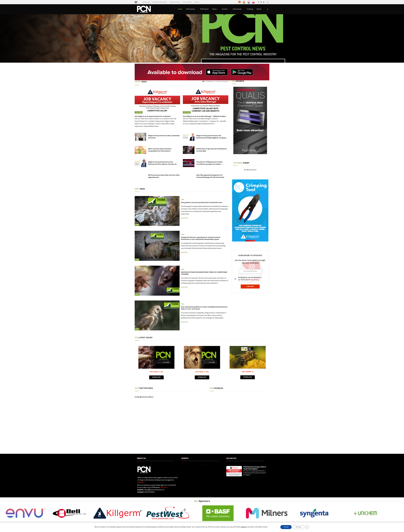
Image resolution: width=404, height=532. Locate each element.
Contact (196, 2)
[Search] (267, 2)
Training (250, 9)
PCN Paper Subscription (159, 2)
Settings (298, 527)
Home (180, 9)
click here (163, 487)
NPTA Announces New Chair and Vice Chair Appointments (164, 176)
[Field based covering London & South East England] (234, 471)
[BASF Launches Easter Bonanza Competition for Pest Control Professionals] (140, 150)
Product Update (221, 81)
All (203, 81)
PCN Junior (204, 9)
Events (224, 9)
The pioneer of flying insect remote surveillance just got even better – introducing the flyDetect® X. (209, 163)
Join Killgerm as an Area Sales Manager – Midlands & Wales (204, 116)
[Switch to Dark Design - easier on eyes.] (267, 9)
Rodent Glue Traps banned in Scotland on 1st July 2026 (211, 150)
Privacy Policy (187, 2)
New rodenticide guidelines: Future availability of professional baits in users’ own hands (204, 308)
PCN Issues (190, 9)
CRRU (137, 224)
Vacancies (231, 458)
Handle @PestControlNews (144, 397)
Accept (286, 527)
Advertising (146, 2)
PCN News (210, 81)
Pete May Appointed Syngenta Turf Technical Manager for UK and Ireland (210, 176)
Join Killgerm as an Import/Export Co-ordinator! (153, 116)
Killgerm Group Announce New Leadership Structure (163, 137)
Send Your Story (175, 2)
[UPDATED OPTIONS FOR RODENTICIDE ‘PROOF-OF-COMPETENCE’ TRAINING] (157, 281)
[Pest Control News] (144, 9)
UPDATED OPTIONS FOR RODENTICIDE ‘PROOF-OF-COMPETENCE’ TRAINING (204, 273)
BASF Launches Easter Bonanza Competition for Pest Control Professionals (159, 150)
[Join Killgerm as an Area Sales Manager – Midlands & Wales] (205, 100)
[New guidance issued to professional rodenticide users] (157, 211)
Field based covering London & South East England (254, 468)
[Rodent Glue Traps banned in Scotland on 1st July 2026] (188, 150)
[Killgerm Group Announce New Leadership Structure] (140, 137)
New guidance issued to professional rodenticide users (201, 202)
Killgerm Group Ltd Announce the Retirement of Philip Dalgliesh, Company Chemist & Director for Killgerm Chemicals (212, 137)
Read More (184, 218)
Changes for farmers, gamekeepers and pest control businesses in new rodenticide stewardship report (200, 238)
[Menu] (136, 2)
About (259, 9)
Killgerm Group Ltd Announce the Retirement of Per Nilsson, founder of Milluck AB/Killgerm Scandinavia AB (162, 163)
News (214, 9)
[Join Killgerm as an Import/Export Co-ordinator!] (157, 100)
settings (243, 527)
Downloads (237, 9)
